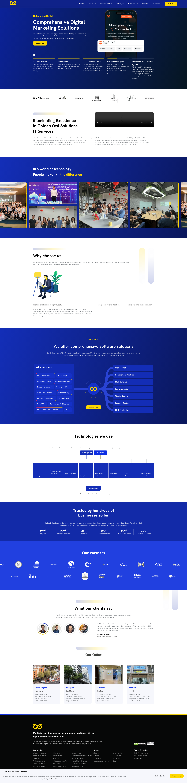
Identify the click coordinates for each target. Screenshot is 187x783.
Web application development (82, 753)
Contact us (97, 756)
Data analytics (57, 753)
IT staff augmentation (79, 761)
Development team (39, 761)
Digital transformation (60, 764)
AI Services (56, 766)
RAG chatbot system (78, 766)
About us (96, 750)
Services (91, 4)
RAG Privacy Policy (140, 753)
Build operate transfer (60, 758)
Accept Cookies (177, 776)
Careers (96, 753)
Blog (114, 758)
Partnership (116, 756)
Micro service (57, 761)
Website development (40, 750)
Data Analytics (64, 396)
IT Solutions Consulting (45, 390)
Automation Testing (44, 379)
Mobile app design (78, 756)
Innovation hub (118, 750)
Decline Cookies (160, 776)
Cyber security (57, 750)
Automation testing (39, 764)
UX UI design (37, 756)
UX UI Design (62, 373)
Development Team (63, 384)
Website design (77, 750)
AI (66, 407)
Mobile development (39, 753)
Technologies (132, 4)
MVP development (78, 764)
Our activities (117, 753)
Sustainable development (102, 758)
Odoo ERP (40, 401)
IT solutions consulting (40, 766)
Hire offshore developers (80, 758)
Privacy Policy (138, 756)
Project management (39, 758)
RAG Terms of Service (141, 750)
